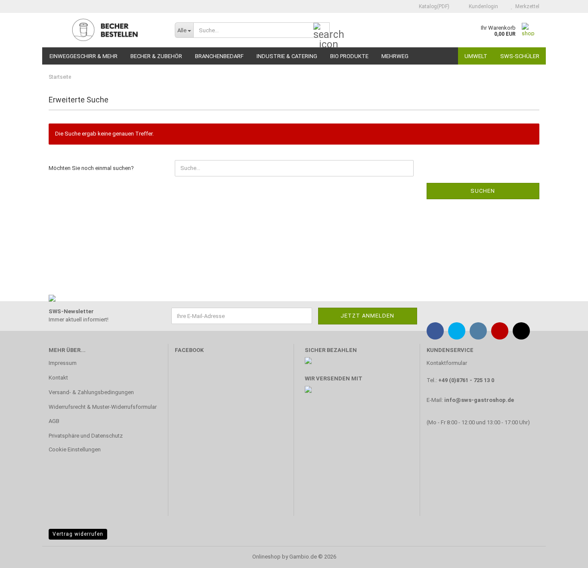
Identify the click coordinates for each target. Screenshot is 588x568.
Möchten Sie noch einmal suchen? (91, 168)
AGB (54, 421)
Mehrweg (395, 56)
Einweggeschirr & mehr (84, 56)
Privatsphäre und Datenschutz (86, 435)
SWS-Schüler (519, 56)
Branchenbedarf (219, 56)
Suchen (482, 191)
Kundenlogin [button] (482, 6)
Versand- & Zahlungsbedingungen (91, 392)
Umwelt (475, 56)
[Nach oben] (564, 555)
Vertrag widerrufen (78, 534)
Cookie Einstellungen (75, 449)
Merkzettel (526, 6)
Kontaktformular (447, 363)
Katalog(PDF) (433, 6)
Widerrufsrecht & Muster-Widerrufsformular (103, 407)
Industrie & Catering (287, 56)
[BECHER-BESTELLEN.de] (105, 30)
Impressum (63, 363)
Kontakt (58, 377)
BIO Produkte (349, 56)
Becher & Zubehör (156, 56)
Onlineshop (266, 556)
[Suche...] (321, 30)
